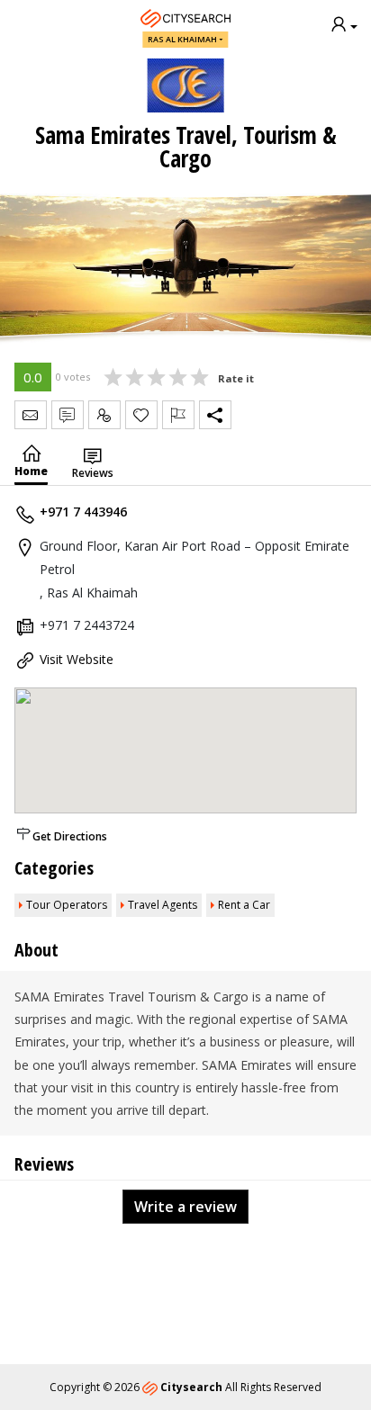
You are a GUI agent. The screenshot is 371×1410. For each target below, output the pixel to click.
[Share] (215, 414)
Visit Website (76, 659)
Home (31, 471)
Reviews (92, 472)
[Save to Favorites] (141, 414)
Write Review (67, 414)
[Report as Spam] (178, 414)
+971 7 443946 (83, 511)
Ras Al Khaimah (182, 39)
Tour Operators (66, 904)
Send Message (30, 414)
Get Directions (69, 836)
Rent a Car (244, 904)
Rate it (236, 378)
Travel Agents (162, 904)
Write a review (185, 1207)
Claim (104, 414)
